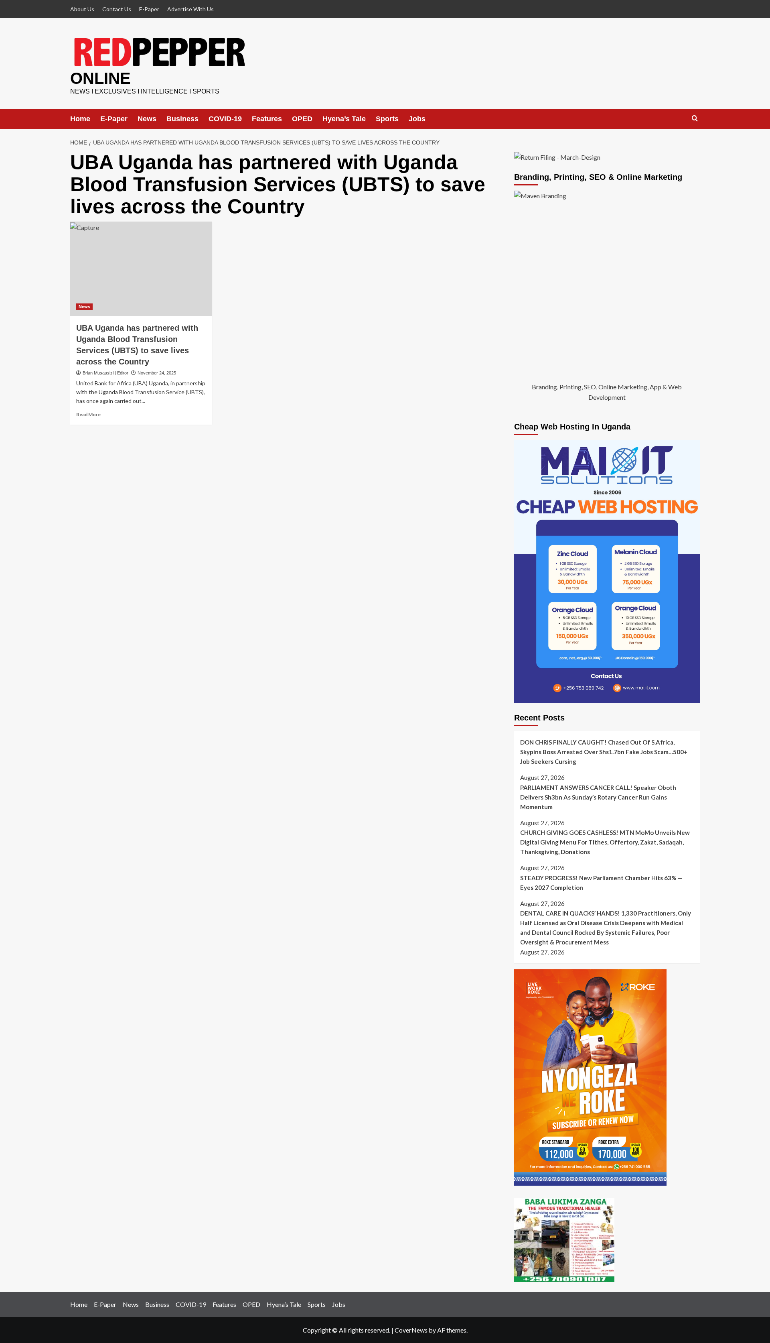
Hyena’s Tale (344, 119)
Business (182, 119)
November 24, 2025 (157, 372)
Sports (387, 119)
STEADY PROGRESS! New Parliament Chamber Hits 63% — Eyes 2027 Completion (601, 882)
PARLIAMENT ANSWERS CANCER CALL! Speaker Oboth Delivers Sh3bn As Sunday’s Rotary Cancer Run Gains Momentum (598, 797)
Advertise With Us (190, 9)
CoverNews (411, 1330)
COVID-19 (225, 119)
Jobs (417, 119)
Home (80, 119)
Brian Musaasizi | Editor (105, 372)
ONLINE (100, 78)
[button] (695, 119)
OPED (302, 119)
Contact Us (116, 9)
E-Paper (149, 9)
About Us (82, 9)
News (147, 119)
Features (267, 119)
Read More (88, 414)
